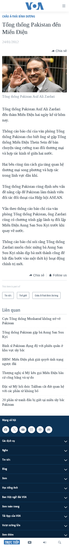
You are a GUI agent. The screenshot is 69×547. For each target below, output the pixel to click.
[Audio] (44, 542)
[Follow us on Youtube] (22, 429)
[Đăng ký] (48, 429)
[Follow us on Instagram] (31, 429)
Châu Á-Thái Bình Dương (18, 16)
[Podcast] (40, 429)
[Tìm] (59, 542)
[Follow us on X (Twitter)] (14, 429)
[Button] (59, 51)
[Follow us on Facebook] (5, 429)
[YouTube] (30, 542)
